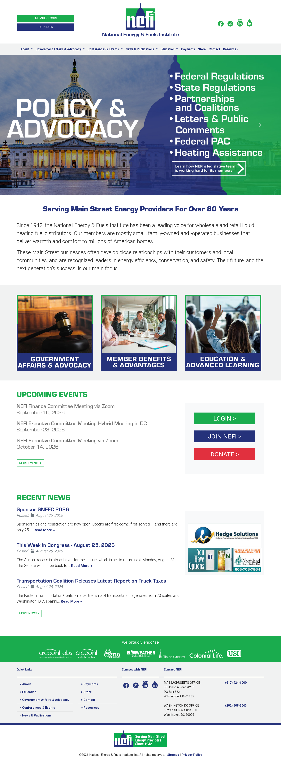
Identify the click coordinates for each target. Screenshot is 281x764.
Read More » (44, 530)
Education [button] (168, 49)
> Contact (88, 700)
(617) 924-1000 (236, 682)
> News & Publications (36, 715)
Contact (214, 49)
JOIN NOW (46, 27)
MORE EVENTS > (30, 463)
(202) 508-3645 (236, 705)
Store (202, 49)
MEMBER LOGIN (46, 18)
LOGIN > (224, 418)
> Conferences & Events (37, 707)
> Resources (90, 707)
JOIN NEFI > (224, 436)
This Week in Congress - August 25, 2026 (66, 544)
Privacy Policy (192, 755)
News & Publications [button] (140, 49)
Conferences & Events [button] (104, 49)
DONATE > (224, 454)
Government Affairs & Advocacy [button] (59, 49)
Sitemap (173, 755)
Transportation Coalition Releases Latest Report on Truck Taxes (91, 580)
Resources (230, 49)
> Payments (89, 684)
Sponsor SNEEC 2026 (43, 509)
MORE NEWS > (29, 613)
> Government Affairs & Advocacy (44, 700)
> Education (28, 692)
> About (25, 684)
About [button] (25, 49)
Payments (188, 49)
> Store (86, 692)
